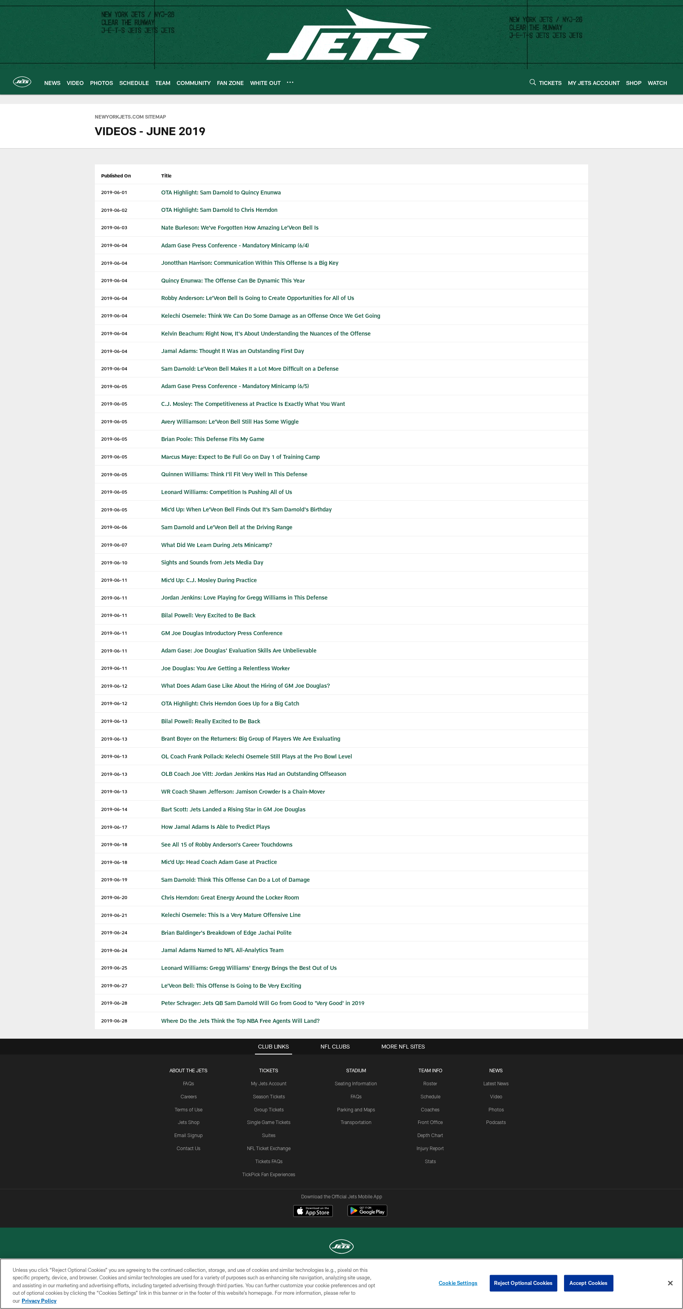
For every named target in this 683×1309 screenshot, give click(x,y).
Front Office (430, 1122)
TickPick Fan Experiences (268, 1174)
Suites (268, 1135)
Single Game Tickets (269, 1122)
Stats (430, 1161)
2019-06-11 (114, 580)
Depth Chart (430, 1135)
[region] (341, 1283)
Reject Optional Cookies (523, 1283)
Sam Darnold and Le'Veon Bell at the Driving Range (226, 527)
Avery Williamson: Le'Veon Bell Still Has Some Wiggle (230, 421)
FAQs (188, 1083)
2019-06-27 (114, 985)
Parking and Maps (356, 1109)
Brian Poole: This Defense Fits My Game (212, 439)
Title (166, 175)
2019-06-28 (114, 1002)
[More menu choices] (290, 82)
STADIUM (356, 1070)
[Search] (533, 82)
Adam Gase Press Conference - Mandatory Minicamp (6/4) (235, 245)
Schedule (430, 1096)
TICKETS (268, 1070)
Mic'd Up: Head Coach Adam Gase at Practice (219, 861)
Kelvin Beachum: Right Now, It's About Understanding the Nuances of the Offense (266, 333)
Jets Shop (189, 1122)
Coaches (430, 1109)
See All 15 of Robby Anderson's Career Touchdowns (226, 844)
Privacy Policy (39, 1301)
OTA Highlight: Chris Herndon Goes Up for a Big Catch (230, 703)
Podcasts (496, 1122)
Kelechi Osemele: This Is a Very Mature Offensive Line (231, 914)
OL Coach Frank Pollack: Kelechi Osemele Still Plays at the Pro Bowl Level (256, 756)
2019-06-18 (114, 844)
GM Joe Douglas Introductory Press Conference (222, 633)
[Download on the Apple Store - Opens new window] (313, 1211)
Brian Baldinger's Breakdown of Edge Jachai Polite (226, 932)
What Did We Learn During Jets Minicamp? (216, 544)
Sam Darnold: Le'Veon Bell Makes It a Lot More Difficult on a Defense (250, 368)
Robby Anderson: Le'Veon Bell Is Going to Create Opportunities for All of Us (257, 297)
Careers (189, 1096)
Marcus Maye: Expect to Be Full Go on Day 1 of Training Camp (240, 456)
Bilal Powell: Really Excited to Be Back (210, 721)
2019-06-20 (114, 897)
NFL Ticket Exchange (269, 1148)
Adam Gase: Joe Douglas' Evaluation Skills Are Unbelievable (239, 650)
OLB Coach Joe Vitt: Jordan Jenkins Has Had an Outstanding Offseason (253, 773)
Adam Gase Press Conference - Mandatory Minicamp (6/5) (235, 386)
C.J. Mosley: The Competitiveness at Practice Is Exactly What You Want (253, 403)
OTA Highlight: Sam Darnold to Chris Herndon (219, 209)
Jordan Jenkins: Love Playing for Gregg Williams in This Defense (244, 597)
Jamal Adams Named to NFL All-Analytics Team (222, 950)
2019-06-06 (114, 527)
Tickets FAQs (269, 1161)
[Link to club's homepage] (22, 81)
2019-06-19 (114, 879)
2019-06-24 (114, 932)
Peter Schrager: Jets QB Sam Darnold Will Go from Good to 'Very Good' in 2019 (262, 1003)
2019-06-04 (114, 245)
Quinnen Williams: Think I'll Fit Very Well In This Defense (234, 474)
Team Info (430, 1070)
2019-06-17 (114, 827)
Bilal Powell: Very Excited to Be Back (208, 615)
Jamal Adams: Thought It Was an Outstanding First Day (232, 350)
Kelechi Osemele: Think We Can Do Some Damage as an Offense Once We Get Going (270, 315)
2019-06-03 (114, 227)
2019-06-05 (114, 386)
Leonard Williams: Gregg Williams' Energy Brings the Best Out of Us (249, 967)
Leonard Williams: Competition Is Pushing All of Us (226, 492)
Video (496, 1096)
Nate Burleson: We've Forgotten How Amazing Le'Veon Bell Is (240, 227)
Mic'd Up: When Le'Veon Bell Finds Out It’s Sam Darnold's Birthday (246, 509)
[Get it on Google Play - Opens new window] (367, 1214)
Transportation (356, 1122)
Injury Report (430, 1148)
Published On (116, 175)
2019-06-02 (114, 210)
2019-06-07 (114, 544)
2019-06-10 (114, 562)
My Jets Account (269, 1083)
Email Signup (188, 1135)
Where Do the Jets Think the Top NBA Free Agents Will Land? (240, 1020)
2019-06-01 (114, 192)
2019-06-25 (114, 967)
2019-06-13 (114, 721)
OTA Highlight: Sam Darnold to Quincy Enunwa (221, 192)
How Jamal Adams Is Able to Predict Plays (215, 826)
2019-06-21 (114, 915)
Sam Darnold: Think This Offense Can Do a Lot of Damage (235, 879)
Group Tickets (269, 1109)
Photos (496, 1109)
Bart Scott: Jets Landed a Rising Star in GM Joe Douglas (233, 809)
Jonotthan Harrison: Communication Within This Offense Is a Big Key (249, 262)
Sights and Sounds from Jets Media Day (212, 562)
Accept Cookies (589, 1283)
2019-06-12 (114, 685)
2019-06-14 (114, 809)
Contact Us (188, 1148)
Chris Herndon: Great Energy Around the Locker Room (230, 897)
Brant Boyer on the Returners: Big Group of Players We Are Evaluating (250, 738)
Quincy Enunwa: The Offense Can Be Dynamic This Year (233, 280)
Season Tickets (269, 1096)
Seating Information (356, 1083)
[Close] (670, 1283)
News (496, 1070)
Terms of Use (188, 1109)
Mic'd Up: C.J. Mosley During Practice (209, 580)
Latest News (496, 1083)
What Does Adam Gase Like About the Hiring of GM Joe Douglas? (245, 685)
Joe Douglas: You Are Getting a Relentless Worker (225, 668)
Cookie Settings (458, 1283)
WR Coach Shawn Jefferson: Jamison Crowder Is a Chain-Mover (243, 791)
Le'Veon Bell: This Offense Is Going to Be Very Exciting (231, 985)
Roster (430, 1083)
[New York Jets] (341, 1247)
